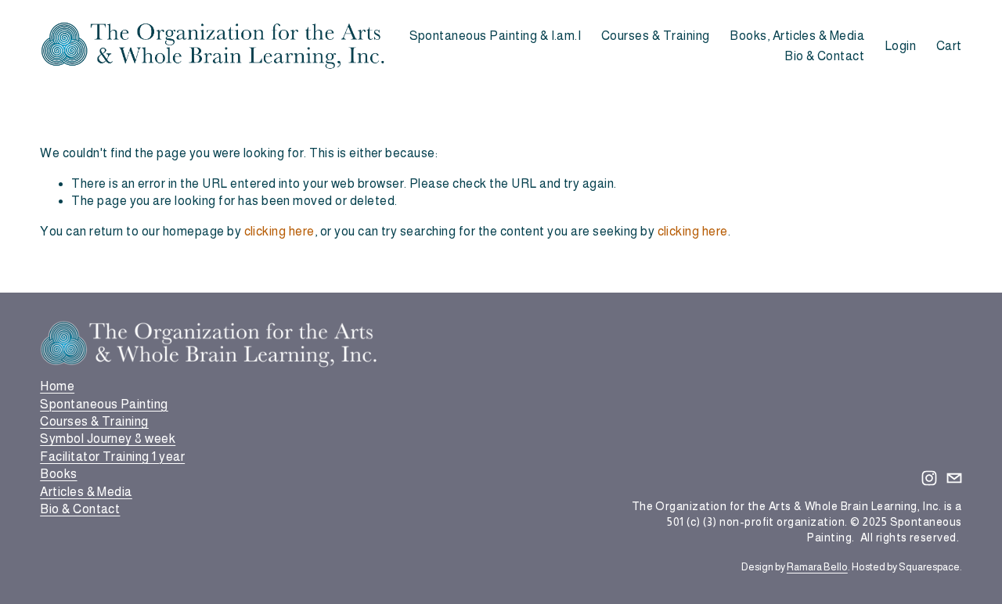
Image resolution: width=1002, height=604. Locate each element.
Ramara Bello (817, 567)
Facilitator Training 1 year (112, 456)
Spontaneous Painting (104, 404)
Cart (949, 45)
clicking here (279, 231)
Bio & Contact (824, 56)
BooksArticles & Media (86, 482)
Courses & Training (655, 35)
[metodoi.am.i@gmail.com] (954, 478)
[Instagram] (929, 478)
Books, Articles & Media (797, 35)
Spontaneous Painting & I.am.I (495, 35)
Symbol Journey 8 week (107, 438)
